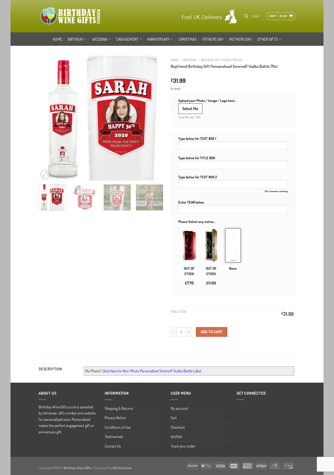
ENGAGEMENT (127, 39)
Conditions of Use (118, 427)
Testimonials (114, 436)
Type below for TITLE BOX (196, 158)
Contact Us (113, 446)
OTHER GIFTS (267, 39)
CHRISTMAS (187, 39)
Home (57, 39)
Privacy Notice (115, 417)
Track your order (183, 446)
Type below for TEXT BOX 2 (197, 177)
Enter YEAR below (191, 202)
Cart (174, 417)
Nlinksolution (122, 467)
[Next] (154, 118)
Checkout (178, 427)
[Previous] (47, 118)
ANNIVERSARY (158, 39)
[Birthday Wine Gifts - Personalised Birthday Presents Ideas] (71, 16)
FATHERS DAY (213, 39)
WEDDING (99, 39)
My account (179, 408)
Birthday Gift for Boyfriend (221, 60)
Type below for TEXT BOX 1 (197, 138)
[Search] (246, 16)
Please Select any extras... (197, 221)
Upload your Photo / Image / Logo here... (207, 100)
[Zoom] (45, 174)
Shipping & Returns (119, 408)
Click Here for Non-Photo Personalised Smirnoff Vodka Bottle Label (151, 370)
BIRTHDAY (76, 39)
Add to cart (212, 331)
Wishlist (176, 436)
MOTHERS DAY (240, 39)
